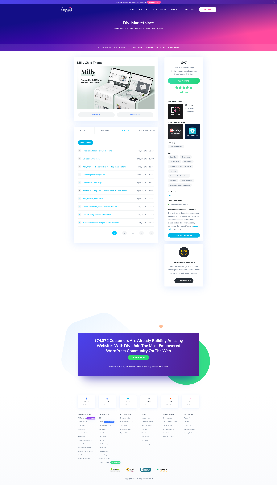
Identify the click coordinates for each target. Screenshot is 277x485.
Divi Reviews (167, 433)
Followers (86, 403)
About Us (187, 418)
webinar (173, 180)
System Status (125, 433)
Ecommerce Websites (85, 440)
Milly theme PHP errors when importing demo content (104, 167)
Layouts (149, 47)
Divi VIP (102, 440)
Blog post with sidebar (91, 159)
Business (144, 429)
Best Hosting (146, 444)
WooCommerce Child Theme (180, 185)
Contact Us (187, 425)
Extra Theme (103, 451)
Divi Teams (102, 436)
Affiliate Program (168, 436)
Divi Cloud (102, 429)
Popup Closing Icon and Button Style (97, 214)
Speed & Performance (85, 451)
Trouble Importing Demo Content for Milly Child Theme (105, 191)
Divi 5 (101, 422)
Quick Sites (81, 429)
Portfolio (173, 171)
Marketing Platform (84, 447)
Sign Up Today (138, 358)
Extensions (136, 47)
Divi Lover (189, 105)
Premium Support (84, 458)
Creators (160, 47)
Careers (186, 422)
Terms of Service (189, 429)
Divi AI (101, 433)
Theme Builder (83, 444)
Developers (82, 455)
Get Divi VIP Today (184, 280)
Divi (132, 9)
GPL (169, 195)
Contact (175, 9)
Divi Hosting (103, 444)
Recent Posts (146, 418)
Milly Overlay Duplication (93, 199)
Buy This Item (184, 81)
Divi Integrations (168, 429)
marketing (187, 161)
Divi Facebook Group (170, 422)
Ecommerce (186, 157)
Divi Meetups (167, 418)
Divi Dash (102, 447)
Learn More (154, 2)
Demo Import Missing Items (94, 175)
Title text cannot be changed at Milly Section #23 (102, 222)
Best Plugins (146, 436)
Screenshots (135, 115)
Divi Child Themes (176, 146)
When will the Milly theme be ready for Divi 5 (101, 206)
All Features (82, 418)
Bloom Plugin (103, 455)
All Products (159, 9)
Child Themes (121, 47)
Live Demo (96, 115)
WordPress (145, 433)
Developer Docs (125, 429)
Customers (173, 47)
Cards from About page (92, 183)
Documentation (125, 418)
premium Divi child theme (179, 176)
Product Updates (147, 422)
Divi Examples (167, 425)
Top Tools (145, 440)
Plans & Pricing (104, 462)
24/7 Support (124, 425)
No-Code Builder (83, 433)
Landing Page (174, 161)
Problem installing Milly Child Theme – (98, 151)
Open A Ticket (85, 142)
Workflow (81, 436)
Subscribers (149, 403)
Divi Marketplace (105, 425)
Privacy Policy (189, 433)
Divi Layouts (82, 425)
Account (189, 9)
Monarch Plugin (104, 458)
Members (107, 403)
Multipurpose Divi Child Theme (180, 166)
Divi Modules (82, 422)
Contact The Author (184, 235)
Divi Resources (147, 425)
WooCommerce (186, 180)
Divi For (143, 9)
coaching (173, 157)
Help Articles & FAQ (127, 422)
